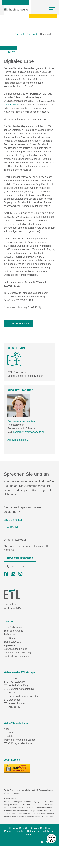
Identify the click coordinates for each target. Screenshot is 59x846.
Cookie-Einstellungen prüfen (19, 656)
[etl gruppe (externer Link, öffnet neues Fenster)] (13, 574)
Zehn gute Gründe (13, 631)
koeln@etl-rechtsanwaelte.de (28, 432)
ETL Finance (10, 692)
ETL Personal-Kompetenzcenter (21, 696)
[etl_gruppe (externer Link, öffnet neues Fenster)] (20, 574)
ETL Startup (10, 732)
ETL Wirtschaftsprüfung (16, 685)
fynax (6, 729)
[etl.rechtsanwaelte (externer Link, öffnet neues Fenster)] (6, 574)
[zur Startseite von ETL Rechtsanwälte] (16, 9)
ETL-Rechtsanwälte (14, 627)
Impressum (9, 645)
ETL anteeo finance (14, 703)
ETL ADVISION (12, 707)
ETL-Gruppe (10, 638)
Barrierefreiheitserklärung (17, 652)
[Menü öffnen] (52, 7)
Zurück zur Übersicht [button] (18, 323)
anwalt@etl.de (11, 527)
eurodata (8, 736)
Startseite (20, 34)
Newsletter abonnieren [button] (20, 557)
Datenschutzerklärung (15, 649)
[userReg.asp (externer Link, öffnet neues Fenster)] (17, 768)
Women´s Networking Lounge (20, 740)
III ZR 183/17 (12, 104)
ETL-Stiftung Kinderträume (18, 743)
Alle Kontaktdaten (17, 440)
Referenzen (10, 634)
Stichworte (32, 34)
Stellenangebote (12, 641)
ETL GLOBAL (11, 678)
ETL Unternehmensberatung (19, 689)
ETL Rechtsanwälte (14, 681)
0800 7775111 (13, 519)
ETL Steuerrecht (12, 700)
